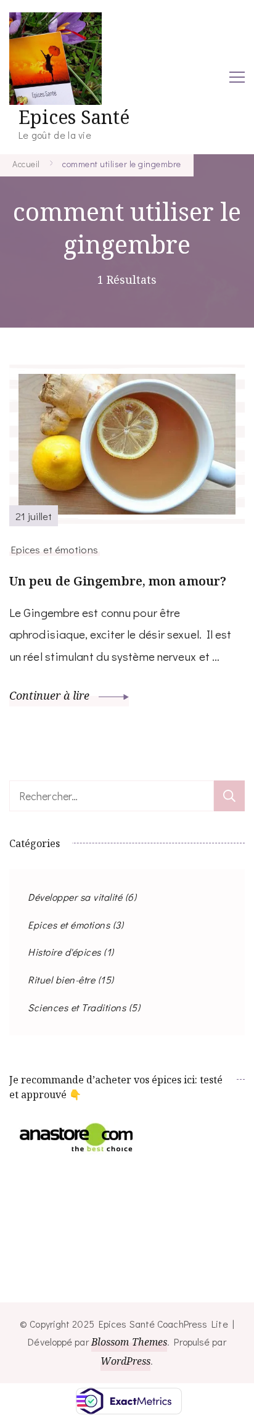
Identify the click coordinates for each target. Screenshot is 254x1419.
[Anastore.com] (77, 1130)
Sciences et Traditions (77, 1007)
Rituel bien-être (61, 979)
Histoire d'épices (64, 951)
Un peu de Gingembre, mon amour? (117, 581)
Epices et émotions (54, 549)
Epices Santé (73, 117)
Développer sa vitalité (75, 896)
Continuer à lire (50, 695)
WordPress (125, 1361)
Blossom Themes (129, 1342)
